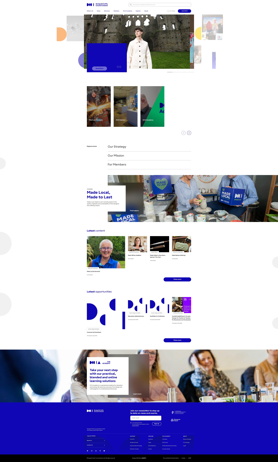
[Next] (120, 67)
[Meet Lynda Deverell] (106, 256)
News (98, 11)
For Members (117, 164)
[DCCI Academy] (152, 106)
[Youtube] (104, 451)
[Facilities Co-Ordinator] (159, 308)
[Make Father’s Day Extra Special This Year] (159, 248)
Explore (138, 11)
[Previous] (118, 67)
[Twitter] (87, 451)
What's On (90, 11)
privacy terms (135, 425)
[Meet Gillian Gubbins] (137, 248)
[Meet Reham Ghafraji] (181, 248)
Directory (107, 11)
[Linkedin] (96, 451)
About (146, 11)
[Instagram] (91, 451)
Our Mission (116, 155)
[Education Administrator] (137, 308)
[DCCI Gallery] (126, 106)
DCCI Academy (127, 11)
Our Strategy (117, 146)
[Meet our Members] (99, 106)
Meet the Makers (102, 67)
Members (116, 11)
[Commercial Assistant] (106, 317)
